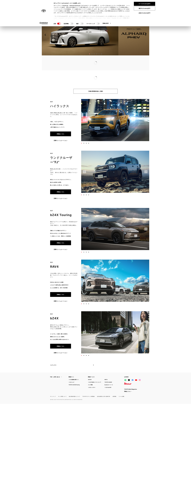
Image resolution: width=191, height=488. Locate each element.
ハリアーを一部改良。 (79, 75)
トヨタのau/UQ (108, 381)
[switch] (71, 23)
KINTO (106, 373)
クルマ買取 (90, 378)
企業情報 (114, 390)
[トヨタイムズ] (128, 377)
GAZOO (89, 373)
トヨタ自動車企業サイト (74, 373)
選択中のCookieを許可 (144, 8)
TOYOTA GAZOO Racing (74, 378)
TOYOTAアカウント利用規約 (88, 390)
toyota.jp (65, 5)
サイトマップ (53, 390)
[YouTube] (136, 374)
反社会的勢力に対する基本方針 (103, 390)
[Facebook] (132, 374)
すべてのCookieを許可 (144, 3)
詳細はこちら (60, 128)
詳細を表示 (106, 23)
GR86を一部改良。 (78, 72)
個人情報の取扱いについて (74, 390)
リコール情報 (121, 390)
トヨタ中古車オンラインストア (94, 376)
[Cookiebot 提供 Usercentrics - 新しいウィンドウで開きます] (43, 23)
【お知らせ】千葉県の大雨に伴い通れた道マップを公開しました (91, 60)
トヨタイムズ (71, 376)
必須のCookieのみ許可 (144, 13)
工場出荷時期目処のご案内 (95, 85)
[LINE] (125, 374)
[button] (81, 137)
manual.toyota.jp (74, 5)
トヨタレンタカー (92, 381)
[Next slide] (145, 35)
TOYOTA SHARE (108, 376)
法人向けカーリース (109, 378)
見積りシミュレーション (60, 134)
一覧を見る (129, 59)
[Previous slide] (45, 35)
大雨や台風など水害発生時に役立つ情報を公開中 (87, 63)
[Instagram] (139, 374)
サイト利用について (62, 390)
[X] (129, 374)
